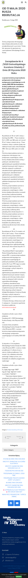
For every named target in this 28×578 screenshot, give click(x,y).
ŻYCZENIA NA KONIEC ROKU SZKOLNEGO (14, 459)
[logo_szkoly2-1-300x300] (3, 2)
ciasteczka (12, 576)
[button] (22, 2)
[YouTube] (17, 503)
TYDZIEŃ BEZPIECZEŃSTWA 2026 (14, 471)
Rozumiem (18, 576)
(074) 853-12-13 (9, 560)
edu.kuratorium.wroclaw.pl (9, 307)
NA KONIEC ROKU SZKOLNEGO (14, 482)
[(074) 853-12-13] (3, 560)
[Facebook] (11, 503)
